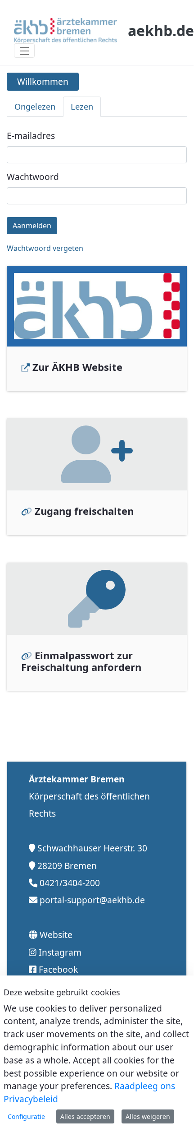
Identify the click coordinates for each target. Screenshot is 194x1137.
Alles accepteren (85, 1116)
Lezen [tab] (82, 106)
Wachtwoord (33, 177)
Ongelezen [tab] (34, 106)
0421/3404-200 (70, 883)
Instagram (60, 952)
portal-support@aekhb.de (92, 900)
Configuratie (26, 1116)
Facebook (58, 969)
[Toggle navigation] (24, 50)
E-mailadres (31, 135)
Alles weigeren (148, 1116)
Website (56, 935)
